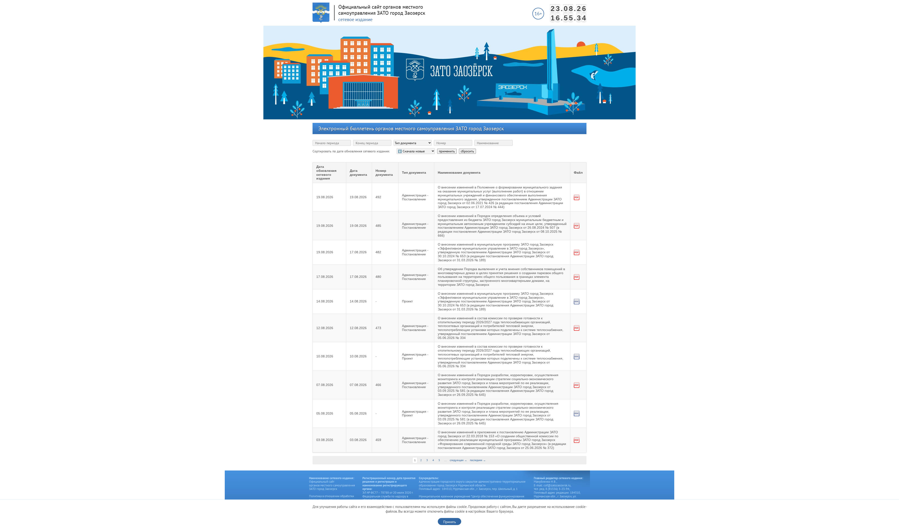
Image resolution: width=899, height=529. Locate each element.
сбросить (467, 151)
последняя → (478, 460)
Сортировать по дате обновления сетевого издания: (351, 151)
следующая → (458, 460)
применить (447, 151)
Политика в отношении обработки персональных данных (331, 498)
